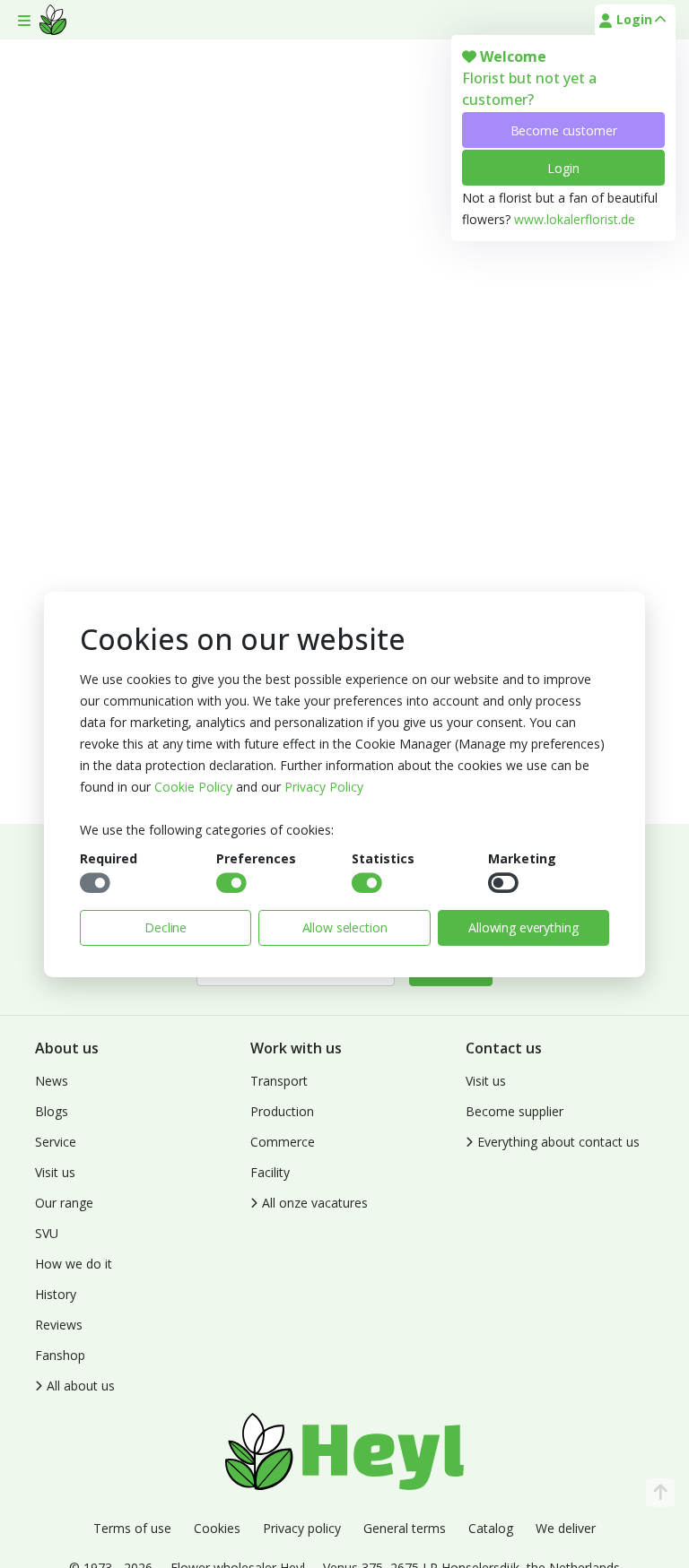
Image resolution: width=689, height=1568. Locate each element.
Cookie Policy (193, 786)
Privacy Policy (323, 786)
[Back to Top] (660, 1492)
